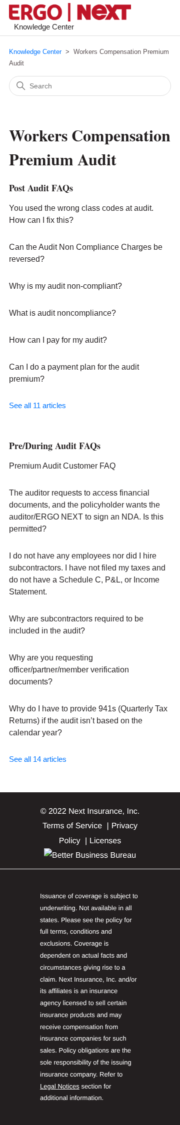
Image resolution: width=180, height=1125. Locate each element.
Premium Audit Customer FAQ (62, 466)
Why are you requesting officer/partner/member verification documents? (69, 669)
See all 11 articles (37, 405)
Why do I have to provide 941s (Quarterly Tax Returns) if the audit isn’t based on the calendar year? (88, 720)
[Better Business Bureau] (90, 855)
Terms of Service (72, 826)
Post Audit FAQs (41, 187)
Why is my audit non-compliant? (65, 286)
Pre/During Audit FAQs (54, 445)
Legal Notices (60, 1086)
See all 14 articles (37, 759)
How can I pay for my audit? (58, 340)
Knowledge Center (35, 51)
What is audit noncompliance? (62, 313)
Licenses (105, 841)
